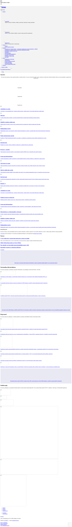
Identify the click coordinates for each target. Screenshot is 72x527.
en (3, 72)
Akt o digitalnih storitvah (4, 525)
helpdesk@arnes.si (15, 520)
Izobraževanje (5, 510)
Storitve (4, 507)
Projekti (4, 509)
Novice (4, 508)
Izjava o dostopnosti (4, 523)
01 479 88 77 (6, 520)
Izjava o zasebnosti (3, 522)
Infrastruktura (5, 513)
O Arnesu (4, 512)
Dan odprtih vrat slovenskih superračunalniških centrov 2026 (14, 245)
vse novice (2, 249)
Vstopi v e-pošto (4, 67)
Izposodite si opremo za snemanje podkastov (10, 247)
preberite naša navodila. (38, 233)
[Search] (11, 68)
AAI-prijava (2, 233)
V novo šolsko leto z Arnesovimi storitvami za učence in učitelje (14, 238)
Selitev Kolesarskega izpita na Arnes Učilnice (10, 242)
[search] (0, 67)
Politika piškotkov (3, 524)
